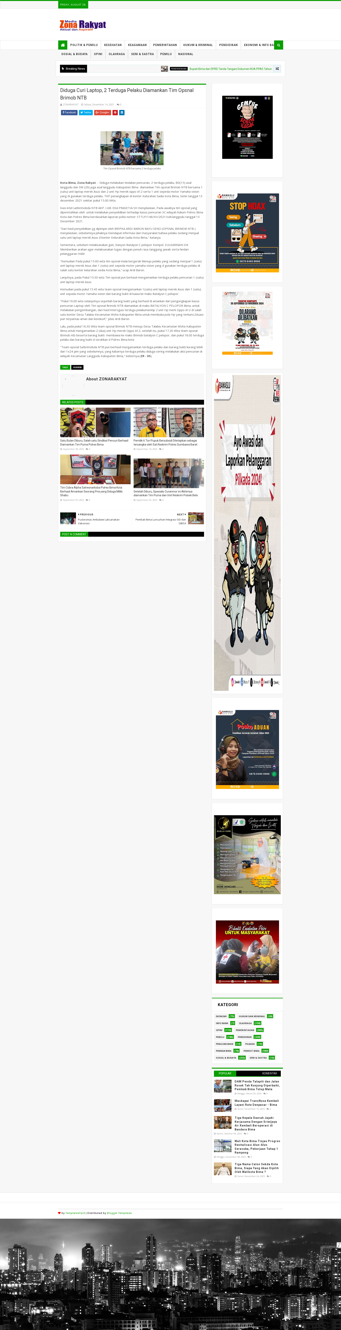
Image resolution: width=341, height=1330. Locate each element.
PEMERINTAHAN (165, 45)
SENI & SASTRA (142, 54)
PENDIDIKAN (228, 45)
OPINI (98, 54)
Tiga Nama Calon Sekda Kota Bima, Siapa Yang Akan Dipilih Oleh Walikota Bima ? (257, 1168)
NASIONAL (185, 54)
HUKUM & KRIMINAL (198, 45)
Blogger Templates (119, 1213)
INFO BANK (222, 1023)
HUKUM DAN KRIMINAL (252, 1016)
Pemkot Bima (251, 1050)
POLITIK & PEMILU (84, 45)
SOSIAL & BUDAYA (74, 54)
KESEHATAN (113, 45)
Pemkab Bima (223, 1050)
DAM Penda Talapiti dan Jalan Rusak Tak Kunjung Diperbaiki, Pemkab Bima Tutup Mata (257, 1085)
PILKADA (250, 1043)
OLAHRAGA (117, 54)
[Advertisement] (118, 1246)
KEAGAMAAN (137, 45)
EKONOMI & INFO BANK (261, 45)
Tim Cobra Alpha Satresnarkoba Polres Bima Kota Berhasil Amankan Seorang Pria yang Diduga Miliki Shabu (91, 491)
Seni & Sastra (258, 1057)
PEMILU (166, 54)
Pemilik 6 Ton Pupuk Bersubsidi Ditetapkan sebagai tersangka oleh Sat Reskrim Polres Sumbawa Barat (165, 442)
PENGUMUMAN (224, 1043)
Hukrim (77, 367)
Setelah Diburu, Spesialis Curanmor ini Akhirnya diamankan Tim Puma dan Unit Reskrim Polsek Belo (166, 493)
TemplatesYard (75, 1213)
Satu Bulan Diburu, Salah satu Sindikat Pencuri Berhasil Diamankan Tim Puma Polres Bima (94, 442)
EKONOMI (221, 1016)
